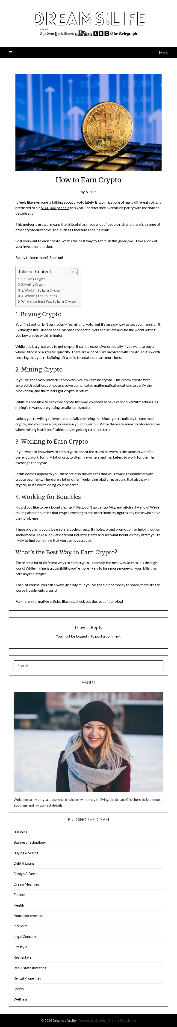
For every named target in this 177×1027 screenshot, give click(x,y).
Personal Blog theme (121, 1020)
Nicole (91, 191)
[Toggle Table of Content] (71, 272)
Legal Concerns (25, 936)
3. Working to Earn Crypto (40, 290)
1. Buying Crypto (33, 279)
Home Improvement (29, 915)
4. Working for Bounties (39, 296)
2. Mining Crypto (33, 285)
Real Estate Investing (30, 968)
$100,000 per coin (55, 207)
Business (20, 832)
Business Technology (30, 842)
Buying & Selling (26, 853)
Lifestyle (20, 947)
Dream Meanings (27, 884)
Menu (163, 52)
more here (113, 357)
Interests (21, 926)
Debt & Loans (24, 863)
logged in (83, 636)
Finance (20, 894)
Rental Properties (27, 978)
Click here (133, 799)
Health (19, 905)
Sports (19, 989)
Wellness (21, 999)
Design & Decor (26, 874)
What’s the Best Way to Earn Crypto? (49, 301)
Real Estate (22, 957)
